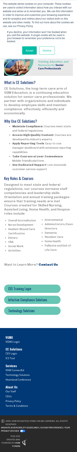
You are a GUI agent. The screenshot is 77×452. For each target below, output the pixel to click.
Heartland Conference (18, 379)
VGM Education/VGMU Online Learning (33, 421)
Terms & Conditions (17, 406)
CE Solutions (14, 349)
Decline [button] (47, 50)
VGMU (9, 337)
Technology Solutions (18, 375)
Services (11, 366)
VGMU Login (13, 341)
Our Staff (11, 391)
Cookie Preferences (51, 427)
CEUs (9, 396)
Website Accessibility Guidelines (20, 427)
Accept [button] (29, 50)
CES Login (11, 353)
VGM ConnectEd (15, 370)
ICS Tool (10, 358)
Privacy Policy (13, 401)
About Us (11, 387)
